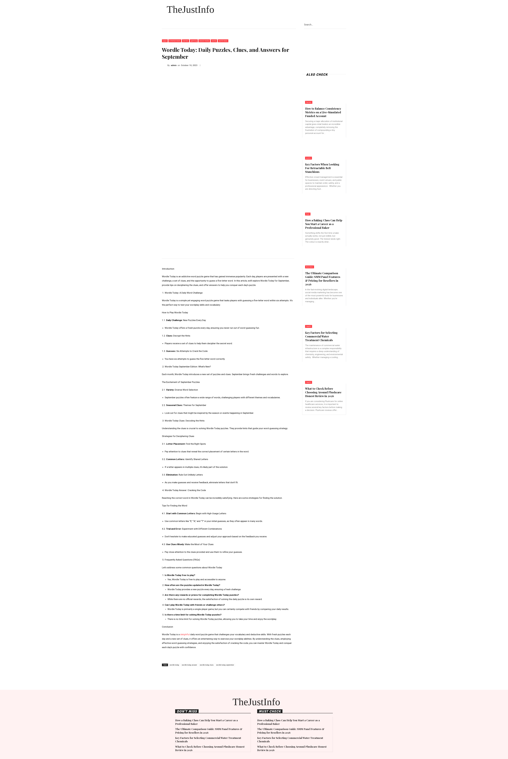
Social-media (204, 41)
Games (185, 41)
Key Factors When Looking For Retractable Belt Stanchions (322, 167)
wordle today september (225, 665)
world (214, 41)
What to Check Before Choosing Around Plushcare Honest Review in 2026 (323, 392)
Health (308, 326)
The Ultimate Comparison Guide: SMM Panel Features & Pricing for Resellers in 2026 (322, 278)
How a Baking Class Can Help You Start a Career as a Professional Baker (323, 223)
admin (174, 65)
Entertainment (174, 41)
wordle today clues (207, 665)
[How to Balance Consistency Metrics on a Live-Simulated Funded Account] (324, 93)
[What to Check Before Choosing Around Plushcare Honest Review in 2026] (324, 373)
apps (165, 41)
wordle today (174, 665)
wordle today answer (189, 665)
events (308, 158)
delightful (185, 634)
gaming (194, 41)
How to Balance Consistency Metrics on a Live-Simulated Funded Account (323, 112)
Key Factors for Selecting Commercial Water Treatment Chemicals (321, 336)
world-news (223, 41)
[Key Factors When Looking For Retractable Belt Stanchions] (324, 149)
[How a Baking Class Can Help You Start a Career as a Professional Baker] (324, 204)
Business (309, 267)
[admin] (164, 65)
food (307, 214)
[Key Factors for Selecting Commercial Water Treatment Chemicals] (324, 317)
